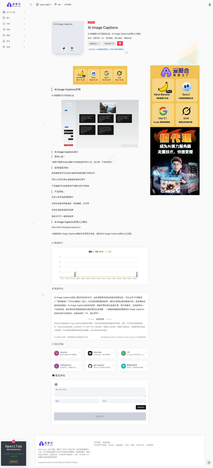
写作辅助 (109, 38)
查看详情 (13, 462)
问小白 (111, 445)
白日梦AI (149, 445)
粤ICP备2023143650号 (63, 462)
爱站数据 (62, 301)
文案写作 (91, 22)
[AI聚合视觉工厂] (175, 96)
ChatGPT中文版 (100, 445)
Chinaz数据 (74, 301)
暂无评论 (60, 375)
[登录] (209, 5)
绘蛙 (132, 445)
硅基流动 (119, 445)
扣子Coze (140, 445)
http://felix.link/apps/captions (65, 227)
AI (102, 38)
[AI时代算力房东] (175, 161)
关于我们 (67, 4)
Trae (127, 445)
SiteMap (75, 462)
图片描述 (118, 38)
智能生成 (127, 38)
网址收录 (106, 442)
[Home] (45, 444)
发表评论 (140, 407)
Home (53, 462)
